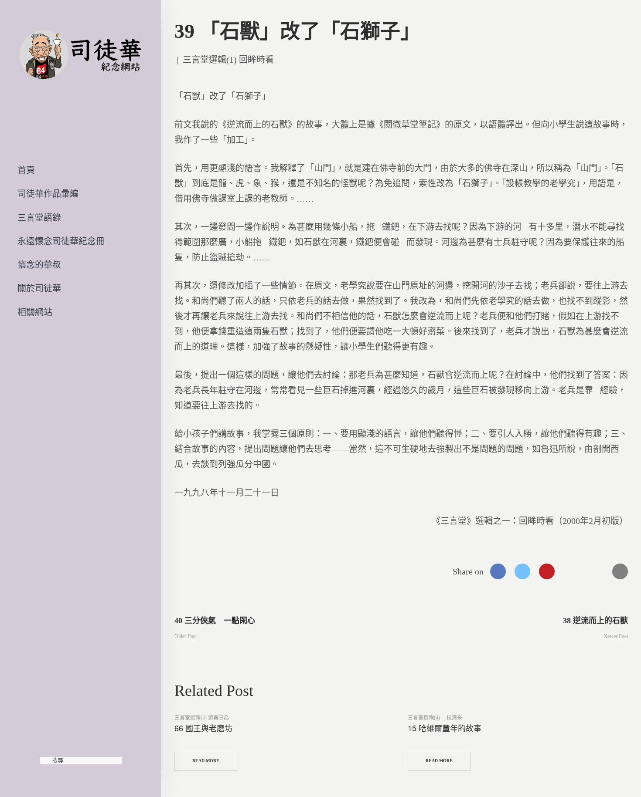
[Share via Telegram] (595, 571)
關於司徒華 (39, 288)
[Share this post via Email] (620, 571)
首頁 (26, 170)
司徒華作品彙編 (47, 194)
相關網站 (34, 312)
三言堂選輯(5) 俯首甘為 (201, 718)
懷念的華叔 (39, 265)
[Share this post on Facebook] (498, 571)
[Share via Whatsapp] (571, 571)
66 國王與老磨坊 (203, 727)
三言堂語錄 (39, 218)
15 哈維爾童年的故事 (444, 727)
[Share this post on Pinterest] (547, 571)
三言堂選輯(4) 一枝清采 (435, 718)
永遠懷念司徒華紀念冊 (61, 241)
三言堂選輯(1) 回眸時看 (228, 59)
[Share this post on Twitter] (522, 571)
